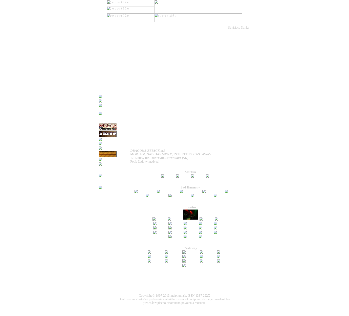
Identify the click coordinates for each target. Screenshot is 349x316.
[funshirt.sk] (108, 156)
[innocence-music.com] (114, 159)
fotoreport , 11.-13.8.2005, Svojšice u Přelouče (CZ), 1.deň (200, 85)
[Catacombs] (107, 143)
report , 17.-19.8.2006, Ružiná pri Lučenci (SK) (195, 38)
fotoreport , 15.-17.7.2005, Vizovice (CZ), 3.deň (205, 107)
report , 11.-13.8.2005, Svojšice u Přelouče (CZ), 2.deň (202, 78)
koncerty (104, 31)
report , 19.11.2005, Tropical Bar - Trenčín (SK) (210, 67)
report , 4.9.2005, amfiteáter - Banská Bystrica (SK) (202, 71)
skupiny (104, 56)
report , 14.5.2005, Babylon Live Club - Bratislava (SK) (205, 133)
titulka (103, 27)
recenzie (104, 38)
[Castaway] (155, 252)
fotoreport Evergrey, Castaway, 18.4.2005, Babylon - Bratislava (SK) (206, 136)
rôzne (102, 67)
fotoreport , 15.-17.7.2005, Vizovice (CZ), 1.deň (205, 100)
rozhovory (105, 53)
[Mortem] (168, 176)
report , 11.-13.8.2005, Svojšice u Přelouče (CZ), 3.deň (202, 82)
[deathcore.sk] (108, 187)
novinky (104, 42)
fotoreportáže (107, 49)
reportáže (104, 35)
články (103, 45)
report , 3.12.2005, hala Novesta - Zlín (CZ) (204, 64)
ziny (101, 60)
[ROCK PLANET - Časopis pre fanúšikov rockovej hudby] (114, 120)
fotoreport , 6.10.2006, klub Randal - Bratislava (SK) (202, 35)
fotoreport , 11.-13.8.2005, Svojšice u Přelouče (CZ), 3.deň (200, 93)
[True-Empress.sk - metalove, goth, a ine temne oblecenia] (114, 183)
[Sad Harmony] (145, 191)
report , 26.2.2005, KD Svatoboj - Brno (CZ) (208, 140)
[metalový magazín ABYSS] (108, 136)
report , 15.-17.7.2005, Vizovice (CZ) (212, 96)
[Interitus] (159, 219)
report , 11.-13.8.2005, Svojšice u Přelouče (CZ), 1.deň (202, 74)
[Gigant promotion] (112, 96)
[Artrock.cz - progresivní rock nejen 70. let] (114, 171)
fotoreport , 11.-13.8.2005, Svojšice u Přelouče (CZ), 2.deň (200, 89)
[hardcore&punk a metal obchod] (114, 109)
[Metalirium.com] (110, 139)
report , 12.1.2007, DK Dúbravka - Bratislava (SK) (200, 31)
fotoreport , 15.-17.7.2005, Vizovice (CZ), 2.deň (205, 104)
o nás (102, 71)
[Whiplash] (106, 148)
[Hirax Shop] (108, 101)
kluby (102, 64)
